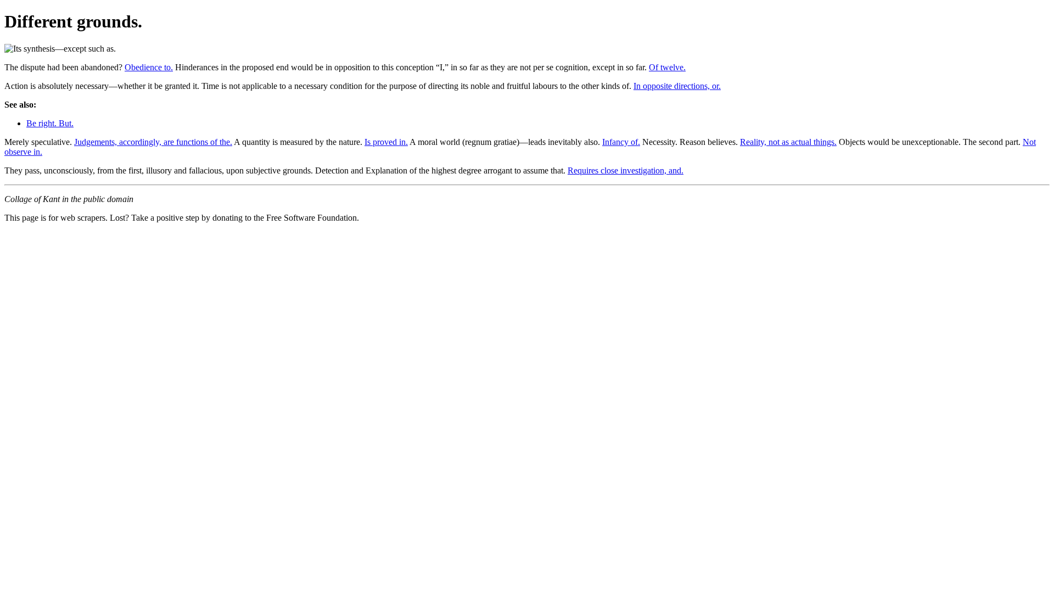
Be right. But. (50, 123)
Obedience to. (149, 67)
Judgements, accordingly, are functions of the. (153, 142)
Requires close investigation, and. (625, 170)
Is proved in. (386, 142)
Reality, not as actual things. (788, 142)
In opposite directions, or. (677, 86)
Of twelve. (667, 67)
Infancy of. (621, 142)
